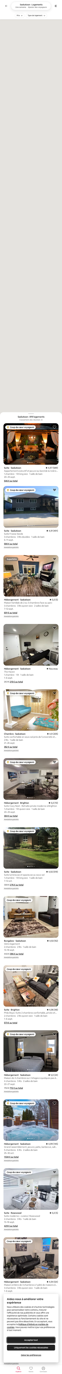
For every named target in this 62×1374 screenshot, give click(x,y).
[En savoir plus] (42, 420)
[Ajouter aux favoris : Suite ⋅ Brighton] (54, 969)
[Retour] (6, 6)
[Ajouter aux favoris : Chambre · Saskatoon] (54, 693)
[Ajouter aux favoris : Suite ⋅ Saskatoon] (54, 427)
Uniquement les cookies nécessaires (31, 1347)
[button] (11, 481)
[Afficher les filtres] (56, 6)
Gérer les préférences (31, 1355)
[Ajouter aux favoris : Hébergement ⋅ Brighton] (54, 762)
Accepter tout (31, 1340)
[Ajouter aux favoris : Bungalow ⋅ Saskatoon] (54, 900)
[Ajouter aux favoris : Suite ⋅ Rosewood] (54, 1172)
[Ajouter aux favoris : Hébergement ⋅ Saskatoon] (54, 559)
